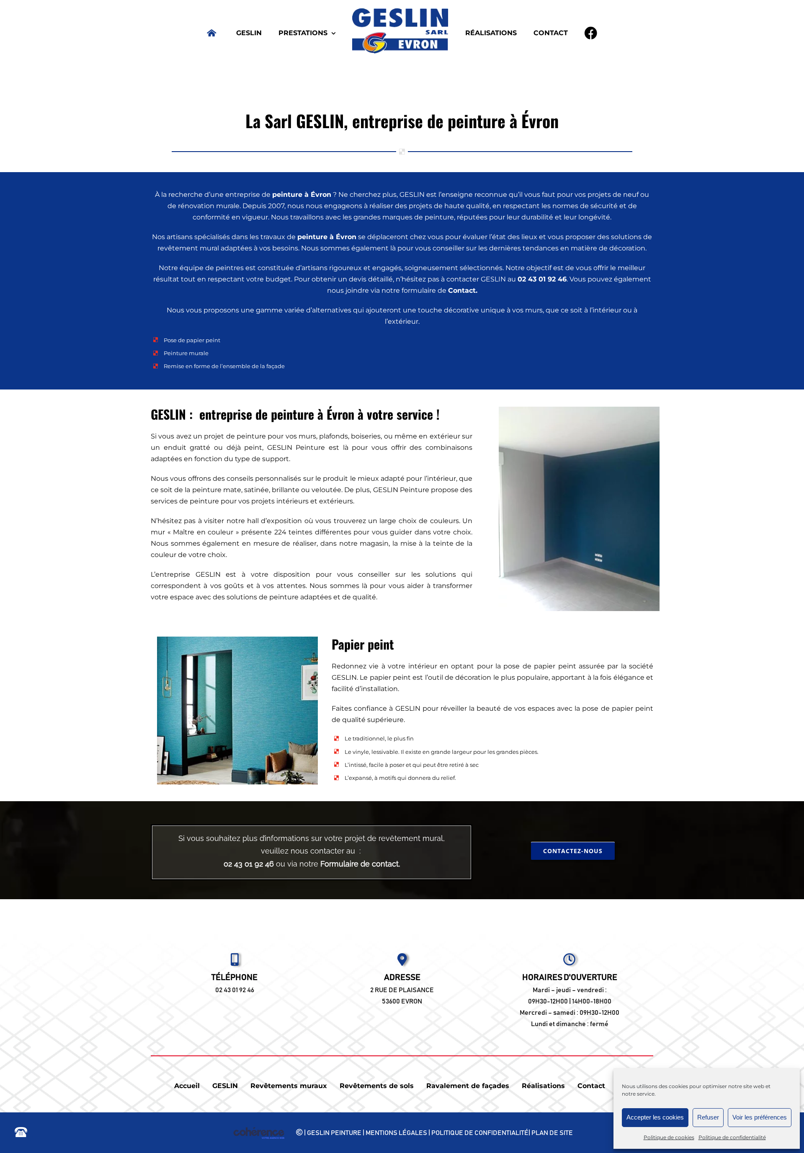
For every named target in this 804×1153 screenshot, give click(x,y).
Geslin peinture (334, 1132)
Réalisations (543, 1086)
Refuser (708, 1117)
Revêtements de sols (377, 1086)
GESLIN (225, 1086)
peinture (287, 195)
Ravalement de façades (467, 1086)
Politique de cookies (669, 1137)
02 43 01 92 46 (234, 990)
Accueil (187, 1086)
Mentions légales (396, 1132)
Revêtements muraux (288, 1086)
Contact (462, 290)
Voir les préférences (759, 1117)
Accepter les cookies (655, 1117)
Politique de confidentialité (732, 1137)
